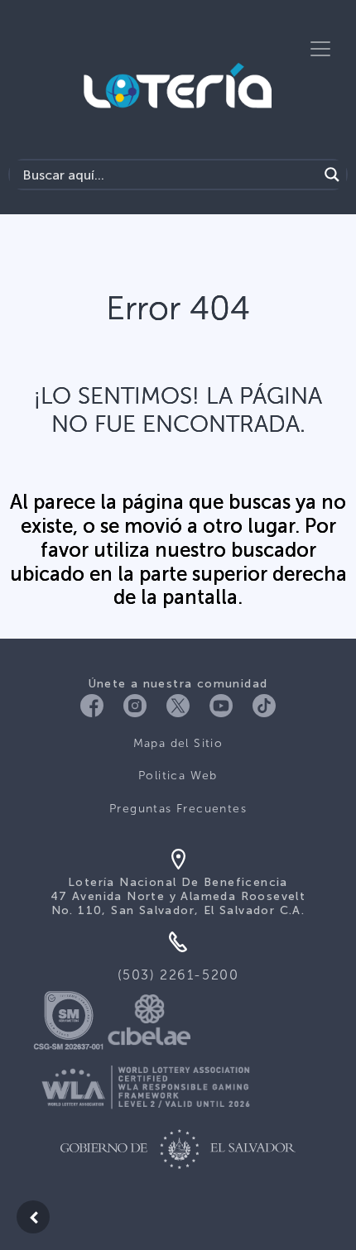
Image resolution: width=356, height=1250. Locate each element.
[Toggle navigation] (320, 48)
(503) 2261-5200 (178, 975)
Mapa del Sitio (178, 743)
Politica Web (178, 776)
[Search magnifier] (332, 174)
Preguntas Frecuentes (178, 809)
